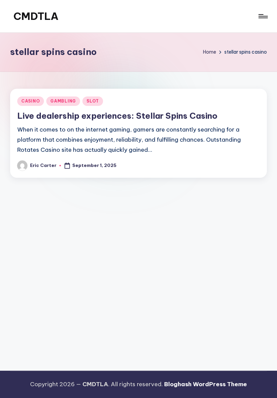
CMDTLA (36, 16)
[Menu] (262, 16)
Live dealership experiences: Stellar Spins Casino (117, 116)
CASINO (30, 101)
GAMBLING (63, 101)
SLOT (92, 101)
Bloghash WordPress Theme (205, 384)
